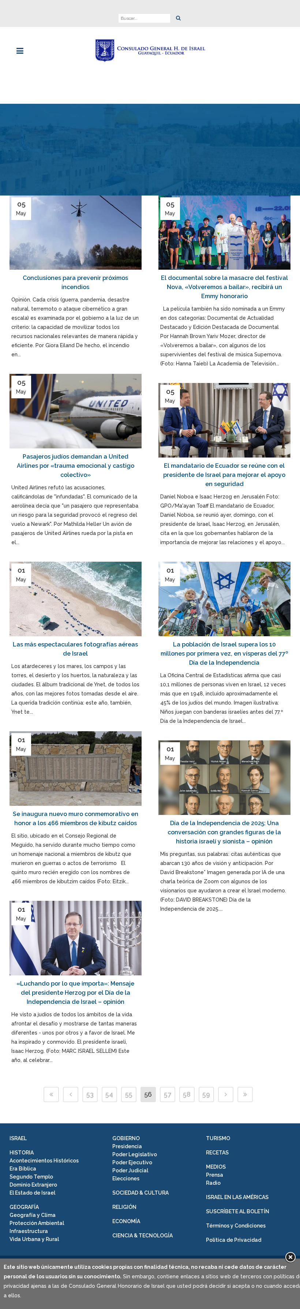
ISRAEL (18, 1138)
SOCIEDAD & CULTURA (140, 1193)
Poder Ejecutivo (132, 1162)
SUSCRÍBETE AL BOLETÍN (237, 1211)
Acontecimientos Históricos (44, 1161)
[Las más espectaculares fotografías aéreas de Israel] (76, 599)
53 (90, 1094)
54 (109, 1094)
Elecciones (125, 1178)
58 (187, 1094)
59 (206, 1094)
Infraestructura (29, 1231)
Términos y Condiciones (236, 1226)
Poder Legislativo (134, 1154)
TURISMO (218, 1138)
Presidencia (127, 1146)
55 (128, 1094)
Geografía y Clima (33, 1215)
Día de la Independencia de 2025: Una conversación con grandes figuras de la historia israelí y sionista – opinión (224, 832)
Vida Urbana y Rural (34, 1239)
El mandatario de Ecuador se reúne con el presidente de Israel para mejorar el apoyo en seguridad (224, 474)
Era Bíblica (23, 1169)
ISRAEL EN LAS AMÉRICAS (237, 1197)
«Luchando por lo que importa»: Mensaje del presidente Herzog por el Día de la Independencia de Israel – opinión (75, 992)
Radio (213, 1183)
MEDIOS (216, 1167)
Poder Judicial (130, 1170)
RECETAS (217, 1153)
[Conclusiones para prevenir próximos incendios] (76, 233)
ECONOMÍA (126, 1221)
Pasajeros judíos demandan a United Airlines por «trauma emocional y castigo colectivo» (75, 465)
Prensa (214, 1175)
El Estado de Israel (32, 1193)
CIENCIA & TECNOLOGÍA (142, 1235)
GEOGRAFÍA (24, 1207)
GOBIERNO (126, 1138)
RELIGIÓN (124, 1207)
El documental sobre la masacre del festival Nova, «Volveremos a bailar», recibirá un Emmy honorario (224, 287)
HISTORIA (22, 1153)
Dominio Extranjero (33, 1185)
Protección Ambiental (37, 1223)
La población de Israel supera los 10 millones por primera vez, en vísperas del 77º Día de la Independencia (224, 653)
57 (167, 1094)
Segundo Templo (31, 1177)
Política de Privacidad (233, 1240)
